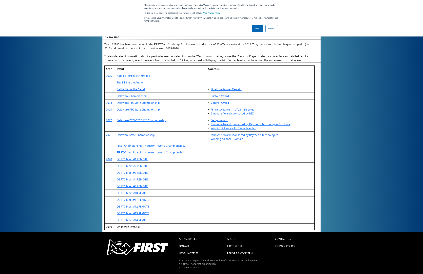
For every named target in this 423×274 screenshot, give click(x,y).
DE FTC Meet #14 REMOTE (133, 220)
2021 (109, 135)
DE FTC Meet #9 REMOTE (132, 186)
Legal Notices (188, 253)
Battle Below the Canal (131, 89)
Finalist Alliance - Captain (226, 89)
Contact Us (283, 239)
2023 (109, 109)
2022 (109, 120)
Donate (184, 246)
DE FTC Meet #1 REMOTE (132, 159)
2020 (109, 159)
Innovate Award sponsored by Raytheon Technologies (244, 135)
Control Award (220, 103)
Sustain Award (220, 96)
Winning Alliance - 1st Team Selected (233, 128)
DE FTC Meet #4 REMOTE (132, 179)
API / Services (188, 239)
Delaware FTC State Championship (138, 103)
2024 (109, 103)
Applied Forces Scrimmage (133, 76)
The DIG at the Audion (130, 82)
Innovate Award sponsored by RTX (232, 113)
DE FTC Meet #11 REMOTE (133, 200)
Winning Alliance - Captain (227, 139)
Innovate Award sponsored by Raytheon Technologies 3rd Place (250, 124)
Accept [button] (257, 28)
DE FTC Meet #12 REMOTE (133, 206)
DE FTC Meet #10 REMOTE (133, 193)
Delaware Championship (132, 96)
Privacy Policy (210, 12)
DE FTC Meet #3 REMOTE (132, 173)
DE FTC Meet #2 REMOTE (132, 166)
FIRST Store (235, 246)
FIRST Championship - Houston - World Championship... (151, 145)
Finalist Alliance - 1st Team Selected (232, 109)
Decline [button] (271, 28)
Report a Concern (240, 253)
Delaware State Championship (136, 135)
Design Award (219, 120)
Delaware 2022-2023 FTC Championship (141, 120)
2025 (109, 76)
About (231, 239)
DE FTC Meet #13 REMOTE (133, 213)
